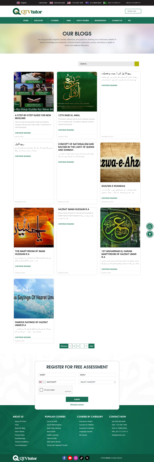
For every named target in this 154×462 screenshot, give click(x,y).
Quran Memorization (54, 425)
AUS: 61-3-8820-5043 (119, 428)
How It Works (83, 20)
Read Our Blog (20, 428)
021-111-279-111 (114, 3)
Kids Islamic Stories (54, 442)
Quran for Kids (52, 421)
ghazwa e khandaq (113, 186)
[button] (150, 234)
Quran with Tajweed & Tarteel (57, 445)
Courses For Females (86, 428)
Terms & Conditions (21, 442)
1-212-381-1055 (77, 3)
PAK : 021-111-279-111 (120, 431)
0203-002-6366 (59, 3)
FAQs (69, 20)
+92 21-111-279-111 (133, 3)
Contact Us (117, 20)
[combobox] (42, 382)
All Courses (83, 435)
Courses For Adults (85, 421)
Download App (20, 438)
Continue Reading (23, 133)
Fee (129, 20)
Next (91, 346)
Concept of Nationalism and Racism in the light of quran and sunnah (76, 147)
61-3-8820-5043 (95, 3)
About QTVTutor (20, 421)
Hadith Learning (52, 435)
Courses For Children (86, 425)
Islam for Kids (52, 438)
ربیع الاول (19, 144)
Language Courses (85, 431)
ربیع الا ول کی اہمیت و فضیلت (116, 73)
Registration (100, 20)
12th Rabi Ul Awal (69, 115)
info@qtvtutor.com (118, 435)
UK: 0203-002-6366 (118, 421)
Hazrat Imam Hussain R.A (73, 209)
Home (25, 20)
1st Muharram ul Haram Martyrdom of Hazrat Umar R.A (118, 254)
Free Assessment (21, 445)
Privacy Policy (20, 435)
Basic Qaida (51, 431)
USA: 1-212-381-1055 (119, 425)
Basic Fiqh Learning (54, 428)
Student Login (132, 11)
